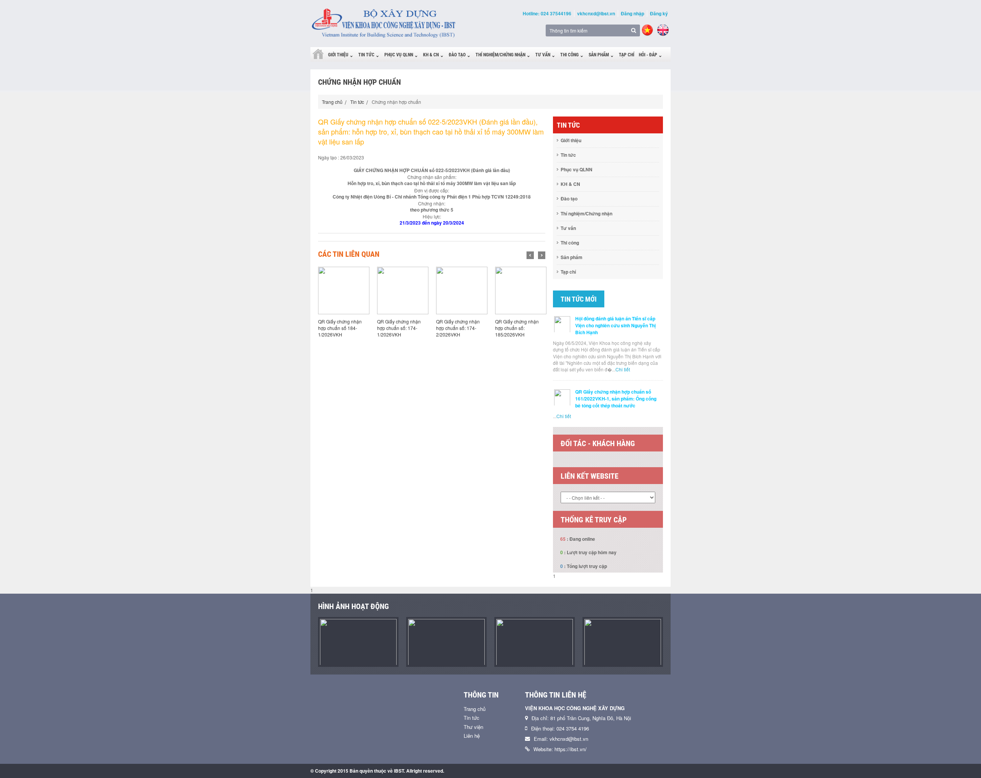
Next (541, 255)
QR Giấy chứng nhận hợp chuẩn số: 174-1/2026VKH (399, 328)
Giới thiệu (338, 54)
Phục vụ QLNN (398, 54)
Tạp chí (626, 54)
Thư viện (473, 726)
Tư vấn (542, 54)
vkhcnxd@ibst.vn (596, 13)
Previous (530, 255)
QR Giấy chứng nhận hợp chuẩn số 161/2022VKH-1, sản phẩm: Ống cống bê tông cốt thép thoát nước (615, 398)
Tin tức (366, 54)
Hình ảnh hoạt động (353, 606)
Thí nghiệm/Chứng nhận (500, 54)
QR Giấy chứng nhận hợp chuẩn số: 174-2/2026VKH (458, 328)
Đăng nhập (632, 13)
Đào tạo (457, 54)
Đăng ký (659, 13)
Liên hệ (472, 735)
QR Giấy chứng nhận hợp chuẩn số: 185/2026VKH (517, 328)
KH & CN (431, 54)
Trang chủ (332, 101)
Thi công (569, 54)
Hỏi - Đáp (648, 54)
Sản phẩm (599, 54)
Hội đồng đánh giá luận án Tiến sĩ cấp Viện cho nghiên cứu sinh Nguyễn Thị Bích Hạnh (615, 325)
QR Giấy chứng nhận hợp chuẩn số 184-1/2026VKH (340, 328)
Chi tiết (622, 369)
